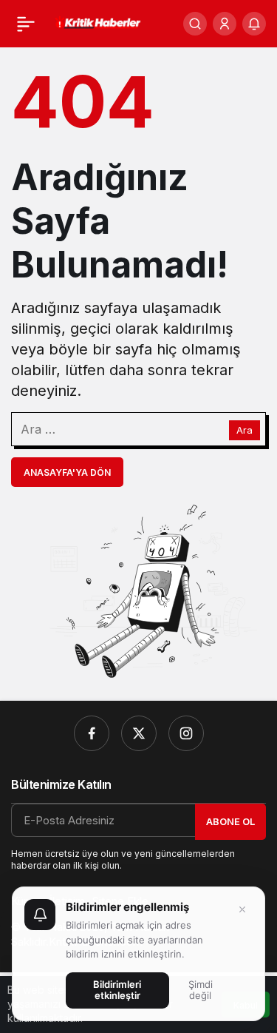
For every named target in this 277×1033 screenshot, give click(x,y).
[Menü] (26, 23)
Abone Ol (230, 821)
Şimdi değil (200, 990)
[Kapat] (242, 909)
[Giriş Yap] (224, 24)
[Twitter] (139, 733)
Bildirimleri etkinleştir (117, 990)
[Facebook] (91, 733)
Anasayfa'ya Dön (67, 472)
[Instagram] (186, 733)
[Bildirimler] (254, 24)
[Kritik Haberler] (97, 22)
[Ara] (195, 24)
